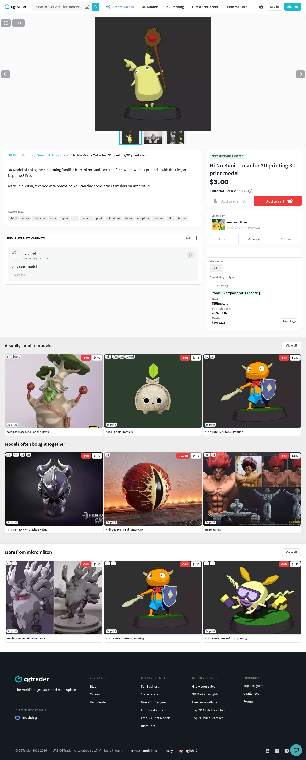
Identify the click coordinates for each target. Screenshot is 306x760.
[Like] (223, 252)
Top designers (253, 685)
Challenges (251, 693)
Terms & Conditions (143, 751)
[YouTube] (277, 751)
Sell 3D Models (202, 678)
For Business (150, 686)
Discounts (148, 726)
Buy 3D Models (151, 678)
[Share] (286, 252)
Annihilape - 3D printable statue (25, 638)
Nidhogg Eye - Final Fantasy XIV (124, 529)
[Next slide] (300, 74)
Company (96, 678)
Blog (93, 686)
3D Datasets (149, 694)
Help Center (98, 702)
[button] (87, 7)
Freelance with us (204, 702)
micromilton (237, 222)
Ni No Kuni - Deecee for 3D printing (226, 638)
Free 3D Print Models (155, 718)
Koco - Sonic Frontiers (119, 431)
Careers (95, 694)
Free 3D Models (152, 710)
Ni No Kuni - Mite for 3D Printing (125, 638)
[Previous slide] (5, 74)
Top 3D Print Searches (207, 718)
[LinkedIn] (268, 751)
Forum (248, 701)
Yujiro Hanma (213, 529)
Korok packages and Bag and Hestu (27, 431)
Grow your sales (203, 686)
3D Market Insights (205, 694)
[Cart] (261, 7)
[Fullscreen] (6, 23)
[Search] (95, 7)
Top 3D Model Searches (208, 710)
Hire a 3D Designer (154, 702)
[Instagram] (287, 751)
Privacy (168, 751)
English (186, 751)
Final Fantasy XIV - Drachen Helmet (27, 529)
